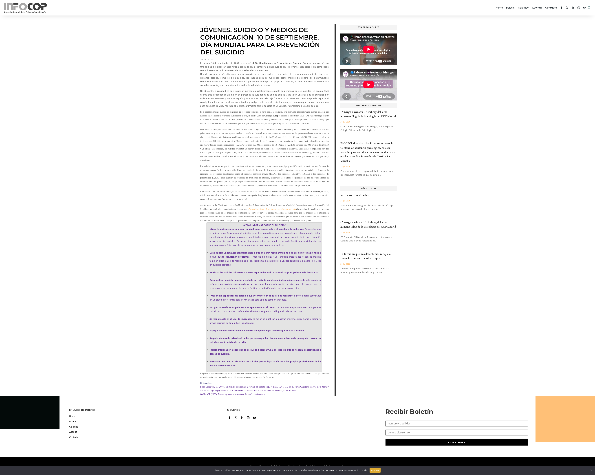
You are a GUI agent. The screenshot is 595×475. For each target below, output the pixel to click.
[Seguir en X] (235, 417)
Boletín (510, 7)
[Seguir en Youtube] (254, 417)
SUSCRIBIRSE (456, 442)
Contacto (551, 7)
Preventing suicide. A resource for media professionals (272, 209)
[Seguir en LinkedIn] (242, 417)
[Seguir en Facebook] (229, 417)
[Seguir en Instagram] (248, 417)
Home (499, 7)
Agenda (537, 7)
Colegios (523, 7)
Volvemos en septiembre (354, 195)
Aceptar (375, 470)
